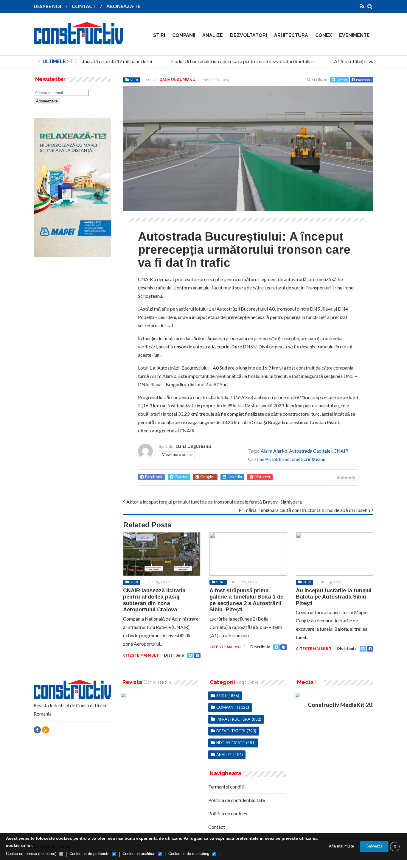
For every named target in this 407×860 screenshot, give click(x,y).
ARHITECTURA (291, 35)
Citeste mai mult (141, 655)
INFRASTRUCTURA (233, 719)
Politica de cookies (227, 813)
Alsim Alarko (274, 451)
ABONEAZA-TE (123, 6)
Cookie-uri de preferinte (89, 853)
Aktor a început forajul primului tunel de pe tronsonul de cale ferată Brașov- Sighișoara (214, 501)
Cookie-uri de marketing (188, 853)
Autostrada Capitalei (310, 451)
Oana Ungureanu (177, 80)
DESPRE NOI (47, 6)
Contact (216, 827)
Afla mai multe (341, 846)
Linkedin (235, 477)
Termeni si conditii (227, 786)
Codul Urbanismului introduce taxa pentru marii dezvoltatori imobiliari (237, 61)
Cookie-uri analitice (138, 853)
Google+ (207, 477)
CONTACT (84, 6)
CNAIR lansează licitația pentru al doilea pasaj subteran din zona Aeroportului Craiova (154, 600)
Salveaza (374, 846)
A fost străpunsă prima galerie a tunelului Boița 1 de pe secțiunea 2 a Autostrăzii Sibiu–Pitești (246, 600)
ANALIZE (212, 35)
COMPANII (183, 35)
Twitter (341, 79)
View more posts (177, 454)
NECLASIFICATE (230, 742)
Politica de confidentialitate (236, 800)
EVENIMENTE (354, 35)
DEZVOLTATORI (248, 35)
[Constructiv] (78, 39)
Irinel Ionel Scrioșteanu (302, 459)
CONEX (323, 35)
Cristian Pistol (262, 459)
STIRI (159, 35)
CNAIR (340, 451)
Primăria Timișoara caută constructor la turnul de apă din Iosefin (304, 510)
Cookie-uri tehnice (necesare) (31, 853)
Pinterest (262, 477)
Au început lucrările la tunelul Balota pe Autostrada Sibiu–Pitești (334, 597)
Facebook (364, 79)
